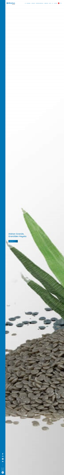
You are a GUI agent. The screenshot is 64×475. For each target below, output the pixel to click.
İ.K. (52, 3)
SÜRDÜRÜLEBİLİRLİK (39, 3)
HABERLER (46, 3)
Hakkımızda (11, 241)
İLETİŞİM (55, 3)
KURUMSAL (29, 3)
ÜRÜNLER (33, 3)
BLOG (50, 3)
